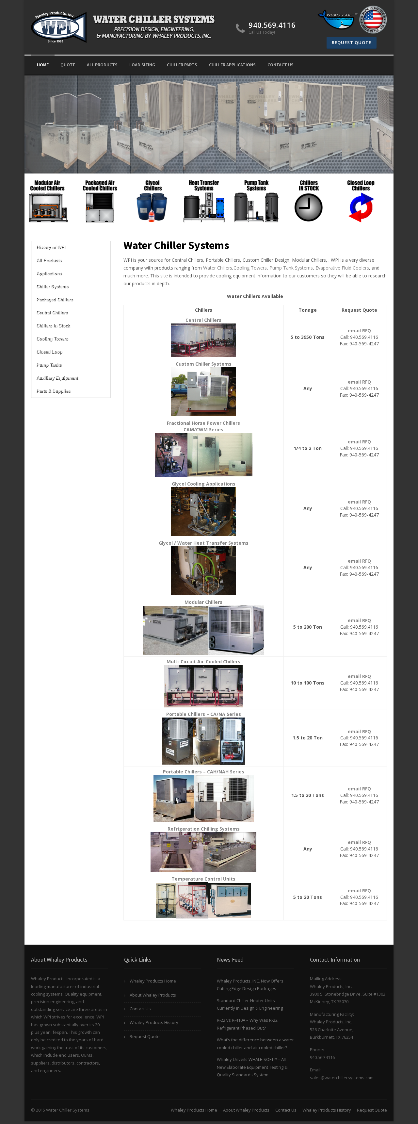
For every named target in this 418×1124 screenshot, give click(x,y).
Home (43, 65)
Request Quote (351, 42)
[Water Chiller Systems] (125, 26)
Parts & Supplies (53, 390)
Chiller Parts (182, 65)
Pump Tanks (48, 364)
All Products (102, 65)
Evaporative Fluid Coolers (342, 268)
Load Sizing (142, 65)
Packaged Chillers (54, 299)
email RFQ (359, 330)
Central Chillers (52, 312)
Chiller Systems (52, 286)
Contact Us (280, 65)
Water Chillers (217, 268)
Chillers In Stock (53, 325)
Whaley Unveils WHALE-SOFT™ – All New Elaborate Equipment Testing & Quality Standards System (252, 1067)
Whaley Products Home (153, 981)
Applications (49, 273)
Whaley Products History (154, 1022)
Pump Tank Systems (291, 268)
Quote (67, 65)
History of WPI (50, 247)
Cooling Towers (52, 338)
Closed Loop (49, 351)
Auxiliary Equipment (57, 377)
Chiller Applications (232, 65)
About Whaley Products (153, 995)
